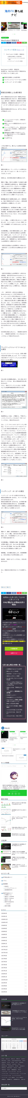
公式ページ (14, 653)
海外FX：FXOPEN (15, 896)
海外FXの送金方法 (15, 901)
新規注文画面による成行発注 (15, 56)
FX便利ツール (15, 894)
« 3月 (2, 1050)
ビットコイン (23, 1073)
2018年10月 (13, 922)
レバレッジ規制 (12, 1077)
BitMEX (15, 886)
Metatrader (4, 587)
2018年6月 (13, 931)
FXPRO (3, 1064)
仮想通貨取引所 (17, 1079)
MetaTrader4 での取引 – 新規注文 (15, 54)
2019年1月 (13, 916)
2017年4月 (13, 964)
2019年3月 (13, 913)
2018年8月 (13, 928)
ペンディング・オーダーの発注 (16, 61)
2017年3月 (13, 967)
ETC (8, 1062)
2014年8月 (13, 985)
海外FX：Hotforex (15, 898)
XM (8, 1069)
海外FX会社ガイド (14, 893)
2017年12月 (13, 946)
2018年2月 (13, 940)
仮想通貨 (14, 883)
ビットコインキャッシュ (6, 1075)
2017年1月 (13, 970)
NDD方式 (4, 1067)
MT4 (9, 587)
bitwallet (8, 903)
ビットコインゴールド (16, 1075)
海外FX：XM (15, 900)
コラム (14, 880)
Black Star (4, 1060)
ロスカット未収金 (19, 1077)
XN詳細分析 (14, 648)
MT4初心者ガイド (5, 37)
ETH (12, 1062)
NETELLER (9, 1067)
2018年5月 (13, 934)
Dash (23, 1060)
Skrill (20, 1067)
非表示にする (20, 50)
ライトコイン (4, 1077)
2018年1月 (13, 943)
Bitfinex (13, 1058)
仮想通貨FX (9, 1079)
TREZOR (4, 1069)
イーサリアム (4, 1071)
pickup (15, 1067)
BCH (3, 1058)
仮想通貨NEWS (15, 889)
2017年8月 (13, 958)
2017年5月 (13, 961)
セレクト (19, 1071)
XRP (19, 1069)
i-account (14, 1064)
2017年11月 (13, 949)
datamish (4, 1062)
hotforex (9, 1064)
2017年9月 (13, 955)
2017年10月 (13, 952)
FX (17, 1062)
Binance (8, 1058)
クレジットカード (12, 1071)
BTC (9, 1060)
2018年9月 (13, 925)
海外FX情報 (15, 905)
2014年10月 (13, 979)
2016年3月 (13, 973)
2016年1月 (13, 976)
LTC (19, 1064)
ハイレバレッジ (5, 1073)
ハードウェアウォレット (15, 888)
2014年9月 (13, 982)
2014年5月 (13, 992)
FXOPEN (21, 1062)
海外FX (23, 1079)
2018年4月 (13, 937)
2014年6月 (13, 989)
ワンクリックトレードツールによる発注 (17, 59)
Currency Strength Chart (16, 1060)
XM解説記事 (13, 1069)
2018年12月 (13, 919)
